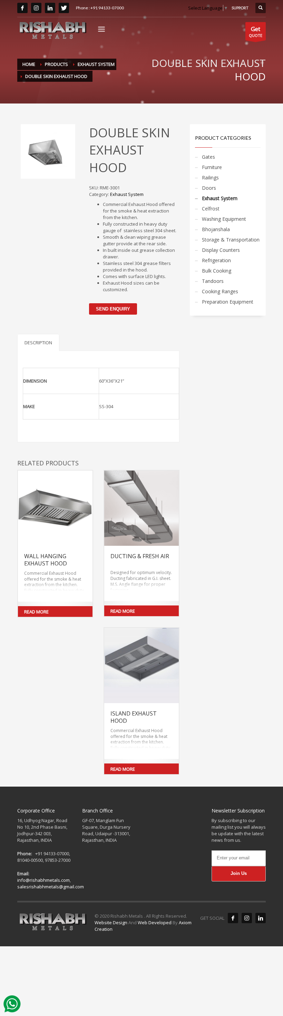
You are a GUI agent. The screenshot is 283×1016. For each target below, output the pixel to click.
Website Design (111, 922)
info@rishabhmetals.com (43, 880)
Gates (208, 157)
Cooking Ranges (220, 291)
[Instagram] (247, 918)
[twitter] (64, 8)
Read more (36, 612)
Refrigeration (216, 260)
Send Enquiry (113, 309)
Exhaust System (127, 194)
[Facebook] (233, 918)
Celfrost (210, 208)
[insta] (36, 8)
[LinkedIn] (50, 8)
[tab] (38, 342)
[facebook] (22, 8)
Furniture (212, 167)
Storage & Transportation (231, 239)
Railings (210, 177)
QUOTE (255, 31)
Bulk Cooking (216, 270)
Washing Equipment (224, 219)
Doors (209, 188)
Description (38, 342)
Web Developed (155, 922)
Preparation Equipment (227, 301)
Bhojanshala (216, 229)
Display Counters (221, 250)
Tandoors (213, 281)
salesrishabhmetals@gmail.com (50, 887)
